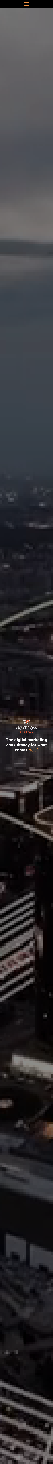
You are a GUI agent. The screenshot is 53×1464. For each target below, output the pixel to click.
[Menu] (27, 4)
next (33, 749)
